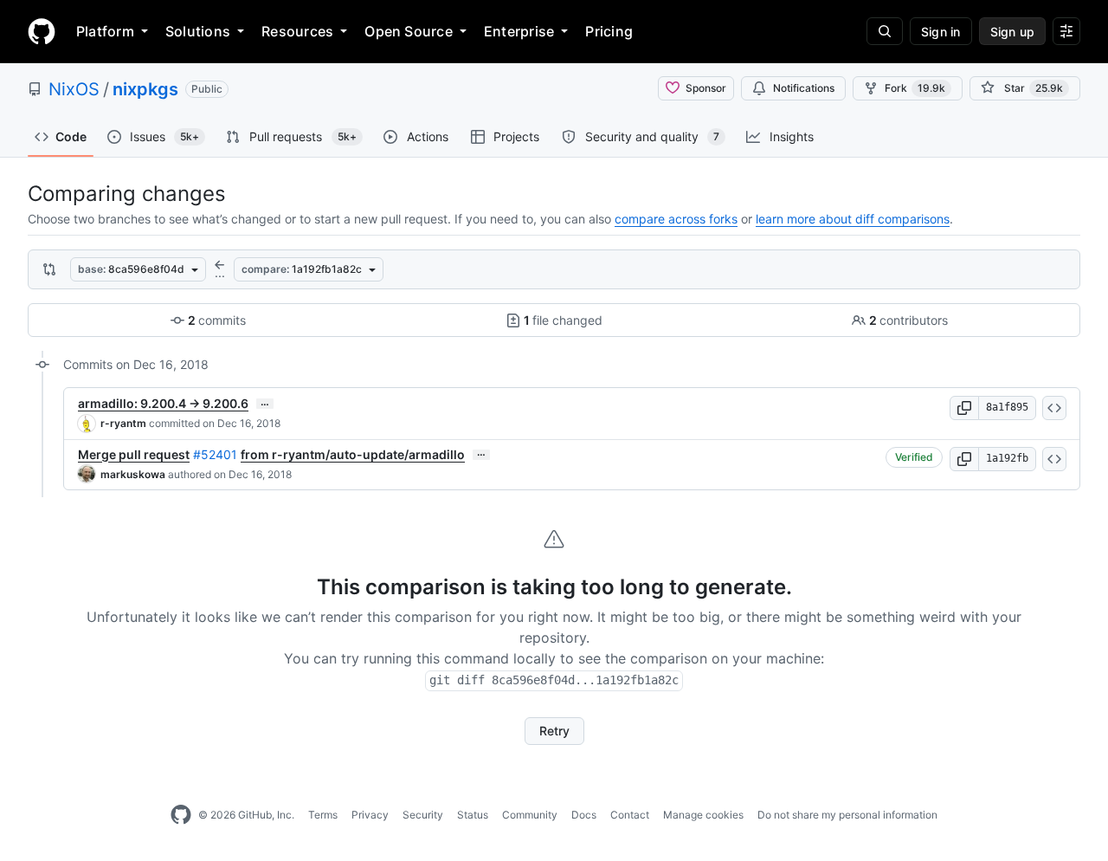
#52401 (215, 454)
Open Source (408, 31)
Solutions (197, 31)
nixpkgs (145, 89)
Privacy (370, 814)
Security (423, 814)
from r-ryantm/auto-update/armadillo (353, 454)
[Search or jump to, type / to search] (884, 31)
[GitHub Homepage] (181, 815)
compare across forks (676, 218)
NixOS (74, 89)
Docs (583, 814)
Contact (629, 814)
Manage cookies (703, 814)
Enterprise (519, 31)
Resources (297, 31)
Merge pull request (134, 454)
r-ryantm (123, 423)
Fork (915, 87)
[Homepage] (41, 31)
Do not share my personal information (847, 814)
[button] (964, 408)
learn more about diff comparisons (853, 218)
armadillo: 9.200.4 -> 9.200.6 (163, 403)
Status (472, 814)
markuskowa (132, 474)
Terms (323, 814)
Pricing (609, 31)
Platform (105, 31)
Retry (554, 730)
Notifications (803, 87)
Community (529, 814)
